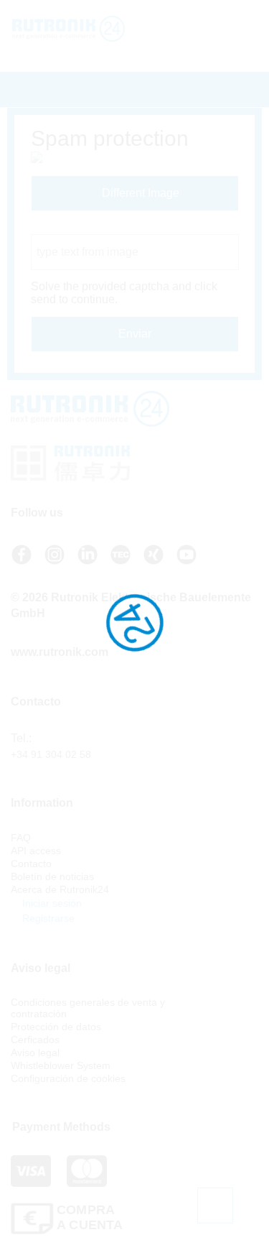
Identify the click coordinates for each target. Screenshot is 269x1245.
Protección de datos (56, 1026)
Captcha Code (68, 227)
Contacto (31, 863)
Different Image (139, 193)
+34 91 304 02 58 (51, 754)
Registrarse (47, 918)
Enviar (134, 334)
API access (36, 850)
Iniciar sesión (50, 903)
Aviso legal (35, 1052)
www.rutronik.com (59, 652)
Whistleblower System (60, 1065)
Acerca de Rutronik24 (60, 889)
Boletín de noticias (52, 876)
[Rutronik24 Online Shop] (78, 29)
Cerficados (35, 1039)
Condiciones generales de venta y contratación (88, 1007)
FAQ (21, 837)
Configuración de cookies (68, 1078)
